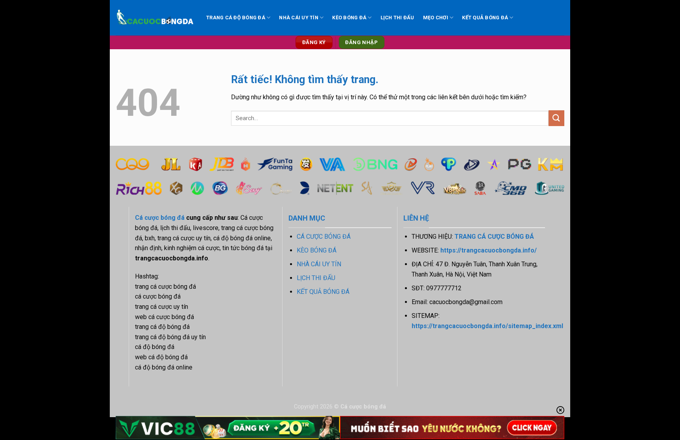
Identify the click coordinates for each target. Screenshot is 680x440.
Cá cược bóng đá (160, 217)
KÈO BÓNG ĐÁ (349, 17)
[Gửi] (556, 118)
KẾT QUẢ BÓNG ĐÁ (485, 17)
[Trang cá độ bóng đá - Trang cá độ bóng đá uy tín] (155, 18)
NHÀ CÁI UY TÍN (298, 17)
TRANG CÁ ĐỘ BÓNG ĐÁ (235, 17)
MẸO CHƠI (435, 17)
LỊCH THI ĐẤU (397, 17)
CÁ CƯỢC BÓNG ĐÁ (324, 236)
